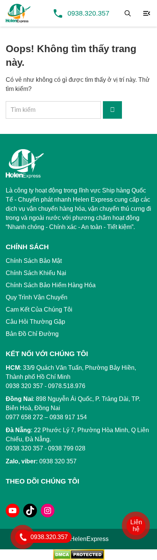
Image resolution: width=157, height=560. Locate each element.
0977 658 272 (24, 417)
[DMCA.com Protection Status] (78, 554)
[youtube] (12, 510)
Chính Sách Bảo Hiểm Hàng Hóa (51, 285)
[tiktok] (30, 510)
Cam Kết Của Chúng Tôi (39, 309)
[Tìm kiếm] (128, 13)
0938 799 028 (66, 448)
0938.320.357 (88, 13)
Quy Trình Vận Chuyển (36, 297)
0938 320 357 (24, 448)
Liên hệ (136, 525)
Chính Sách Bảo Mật (34, 261)
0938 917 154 (68, 417)
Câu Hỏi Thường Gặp (35, 321)
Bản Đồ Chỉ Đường (32, 334)
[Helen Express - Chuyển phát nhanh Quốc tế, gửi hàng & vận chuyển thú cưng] (18, 13)
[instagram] (47, 510)
